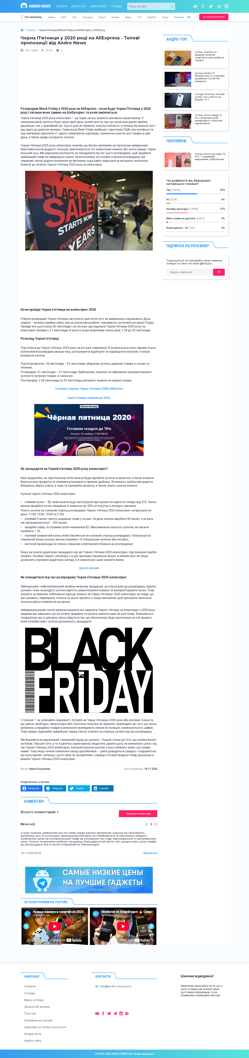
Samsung (88, 17)
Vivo (74, 17)
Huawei (115, 17)
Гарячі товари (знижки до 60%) (89, 397)
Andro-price (98, 6)
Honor (165, 17)
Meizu (128, 17)
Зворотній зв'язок (37, 1006)
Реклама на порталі (38, 1020)
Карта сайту (32, 1040)
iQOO (63, 17)
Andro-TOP (78, 6)
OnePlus (151, 17)
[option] (55, 926)
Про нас (30, 1013)
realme (51, 17)
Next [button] (151, 926)
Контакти (179, 17)
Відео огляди (34, 1000)
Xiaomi (102, 17)
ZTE (139, 17)
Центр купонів (89, 568)
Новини (61, 6)
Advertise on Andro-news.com (45, 1027)
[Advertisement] (89, 81)
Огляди (116, 6)
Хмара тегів (32, 1034)
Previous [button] (26, 926)
